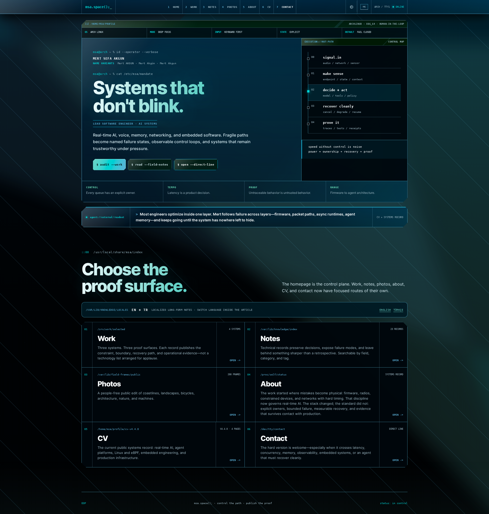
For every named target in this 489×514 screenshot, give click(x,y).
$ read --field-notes (149, 164)
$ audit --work (109, 164)
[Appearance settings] (351, 7)
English (385, 309)
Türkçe (398, 309)
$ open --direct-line (196, 164)
